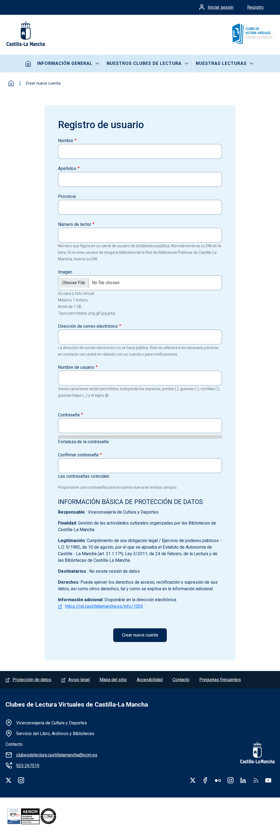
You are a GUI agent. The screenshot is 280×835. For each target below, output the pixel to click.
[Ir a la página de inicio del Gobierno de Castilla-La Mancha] (25, 33)
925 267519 (27, 765)
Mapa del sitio (113, 679)
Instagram (230, 780)
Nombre (65, 140)
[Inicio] (252, 33)
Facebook (205, 780)
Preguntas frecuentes (220, 679)
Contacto (181, 679)
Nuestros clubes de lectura (144, 63)
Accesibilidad (150, 679)
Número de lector (74, 224)
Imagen (65, 272)
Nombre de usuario (76, 367)
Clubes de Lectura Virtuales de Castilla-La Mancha (76, 704)
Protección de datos (32, 679)
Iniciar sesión (221, 7)
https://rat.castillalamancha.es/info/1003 (104, 606)
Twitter (192, 780)
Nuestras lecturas (221, 63)
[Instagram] (21, 780)
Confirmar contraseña (78, 454)
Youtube (268, 780)
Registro (255, 7)
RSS (255, 780)
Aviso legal (79, 679)
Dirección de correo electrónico (88, 326)
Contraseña (69, 415)
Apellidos (67, 168)
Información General (64, 63)
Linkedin (243, 780)
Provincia (67, 196)
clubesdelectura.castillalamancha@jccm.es (56, 755)
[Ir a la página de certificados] (41, 816)
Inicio (28, 63)
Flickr (218, 780)
